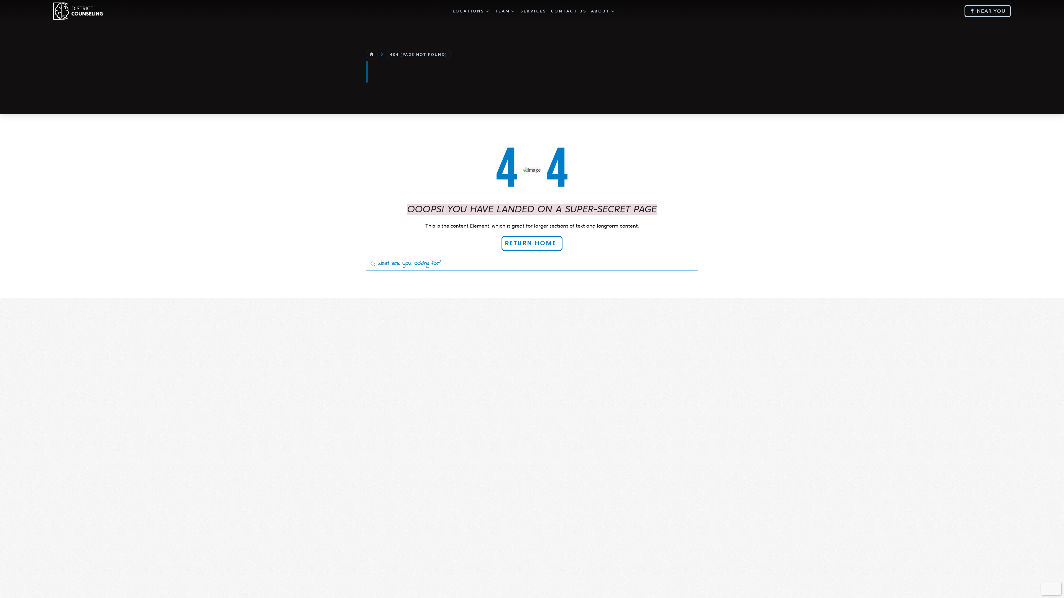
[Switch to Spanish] (1055, 588)
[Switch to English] (1047, 588)
